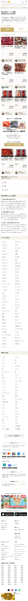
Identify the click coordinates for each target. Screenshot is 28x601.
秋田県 (2, 567)
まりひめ (4, 298)
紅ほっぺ (17, 245)
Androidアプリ (17, 559)
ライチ (3, 426)
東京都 (2, 570)
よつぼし (17, 307)
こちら (10, 446)
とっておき (4, 289)
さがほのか (17, 256)
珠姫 (3, 313)
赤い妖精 (4, 322)
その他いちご (5, 265)
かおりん (17, 274)
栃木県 (2, 569)
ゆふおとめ (17, 304)
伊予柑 (16, 396)
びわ (16, 384)
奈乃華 (16, 316)
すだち (3, 408)
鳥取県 (15, 577)
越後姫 (16, 253)
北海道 (2, 565)
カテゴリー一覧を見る (14, 435)
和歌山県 (9, 577)
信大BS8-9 (4, 343)
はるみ (3, 292)
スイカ (16, 375)
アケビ (3, 390)
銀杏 (3, 420)
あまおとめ (17, 268)
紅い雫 (16, 310)
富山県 (22, 570)
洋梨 (3, 378)
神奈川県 (9, 570)
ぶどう (3, 360)
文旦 (3, 414)
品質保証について (4, 527)
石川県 (2, 572)
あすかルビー (5, 253)
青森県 (9, 565)
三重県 (22, 574)
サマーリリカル (18, 322)
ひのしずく (4, 295)
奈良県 (2, 577)
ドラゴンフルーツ (6, 393)
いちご (3, 357)
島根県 (22, 577)
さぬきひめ (17, 280)
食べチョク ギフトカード (19, 553)
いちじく (4, 381)
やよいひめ (17, 248)
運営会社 (3, 544)
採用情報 (3, 559)
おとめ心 (4, 274)
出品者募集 (17, 523)
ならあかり (4, 337)
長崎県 (9, 582)
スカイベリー (18, 242)
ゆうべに (4, 304)
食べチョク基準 (4, 525)
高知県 (15, 580)
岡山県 (2, 579)
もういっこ (17, 301)
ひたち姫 (17, 292)
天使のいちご (18, 262)
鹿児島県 (9, 584)
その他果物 (17, 429)
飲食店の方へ (3, 529)
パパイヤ (4, 387)
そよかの (17, 319)
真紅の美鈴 (17, 265)
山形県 (9, 567)
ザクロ (16, 420)
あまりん (4, 251)
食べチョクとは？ (4, 523)
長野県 (22, 572)
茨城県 (22, 567)
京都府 (9, 575)
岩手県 (15, 565)
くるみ (16, 423)
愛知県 (15, 574)
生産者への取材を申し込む (19, 529)
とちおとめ (4, 245)
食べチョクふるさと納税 (19, 544)
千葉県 (22, 569)
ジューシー (4, 346)
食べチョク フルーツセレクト (20, 551)
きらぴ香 (17, 277)
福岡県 (22, 580)
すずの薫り (4, 331)
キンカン (17, 414)
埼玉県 (15, 569)
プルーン (17, 387)
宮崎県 (2, 584)
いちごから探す (6, 25)
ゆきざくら (4, 325)
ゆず (16, 405)
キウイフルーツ (5, 372)
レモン (3, 411)
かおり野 (4, 277)
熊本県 (15, 582)
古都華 (16, 251)
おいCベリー (5, 259)
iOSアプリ (16, 557)
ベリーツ (17, 295)
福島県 (15, 567)
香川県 (2, 580)
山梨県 (15, 572)
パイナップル (18, 378)
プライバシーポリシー (5, 552)
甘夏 (3, 396)
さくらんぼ (17, 366)
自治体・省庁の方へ (18, 538)
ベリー (3, 363)
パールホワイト (18, 289)
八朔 (16, 402)
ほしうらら (4, 328)
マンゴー (17, 369)
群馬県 (9, 569)
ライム (16, 411)
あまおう (4, 242)
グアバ (3, 423)
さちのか (4, 280)
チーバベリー (18, 286)
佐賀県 (2, 582)
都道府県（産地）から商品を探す (8, 563)
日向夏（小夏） (5, 402)
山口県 (15, 579)
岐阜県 (2, 574)
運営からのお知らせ (5, 548)
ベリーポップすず (19, 328)
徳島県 (22, 579)
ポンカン (4, 405)
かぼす (16, 408)
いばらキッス (5, 262)
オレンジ (4, 399)
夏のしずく (4, 319)
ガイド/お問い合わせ (5, 546)
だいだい (17, 417)
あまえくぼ (17, 337)
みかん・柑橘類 (5, 429)
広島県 (9, 579)
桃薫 (3, 316)
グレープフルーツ (19, 399)
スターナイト (5, 286)
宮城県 (22, 565)
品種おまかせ (18, 325)
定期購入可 (13, 34)
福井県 (9, 572)
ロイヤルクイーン (6, 310)
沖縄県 (15, 584)
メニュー (26, 2)
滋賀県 (2, 575)
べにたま (17, 331)
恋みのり (4, 256)
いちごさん (4, 271)
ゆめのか (4, 307)
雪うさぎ (17, 313)
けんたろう (4, 340)
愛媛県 (9, 580)
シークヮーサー (5, 417)
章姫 (16, 259)
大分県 (22, 582)
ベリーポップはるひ (6, 334)
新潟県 (15, 570)
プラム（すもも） (19, 381)
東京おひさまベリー (19, 340)
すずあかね (17, 283)
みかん (16, 393)
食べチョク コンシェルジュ (19, 549)
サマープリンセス (6, 283)
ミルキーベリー (5, 301)
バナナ (3, 384)
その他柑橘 (17, 426)
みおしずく (17, 298)
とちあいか (4, 248)
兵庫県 (22, 575)
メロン (3, 366)
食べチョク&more (18, 555)
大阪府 (15, 575)
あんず (16, 390)
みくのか (17, 334)
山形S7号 (17, 343)
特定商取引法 (3, 554)
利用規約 (3, 550)
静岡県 (9, 574)
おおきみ (17, 271)
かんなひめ (4, 268)
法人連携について (18, 536)
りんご (16, 357)
